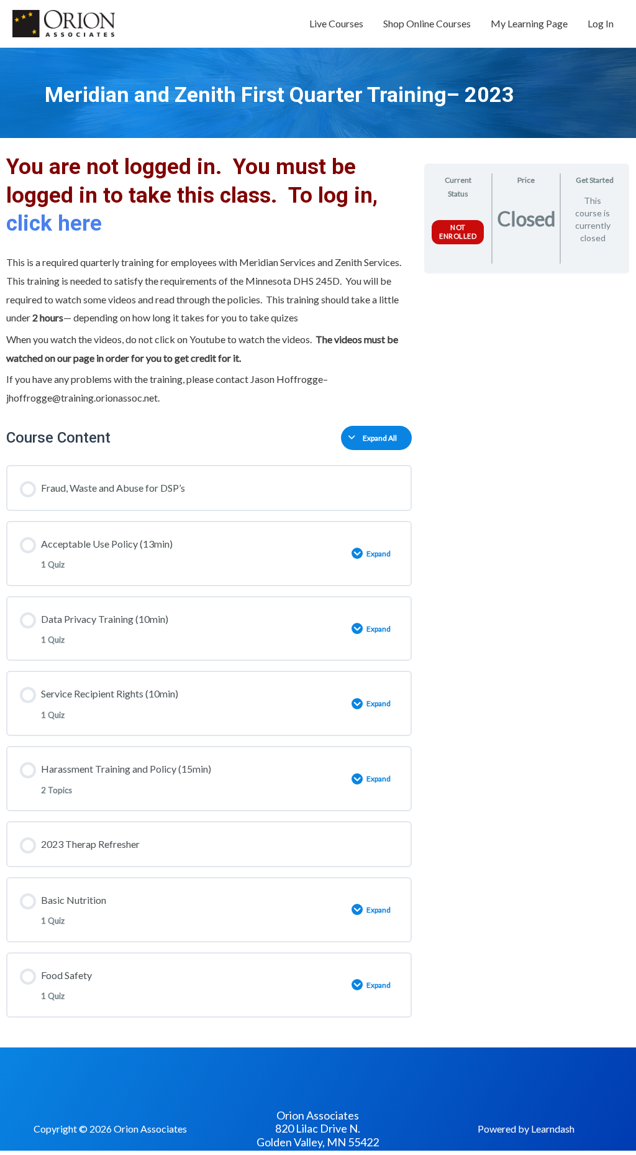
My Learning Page (529, 23)
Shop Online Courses (427, 23)
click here (56, 223)
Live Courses (336, 23)
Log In (601, 23)
